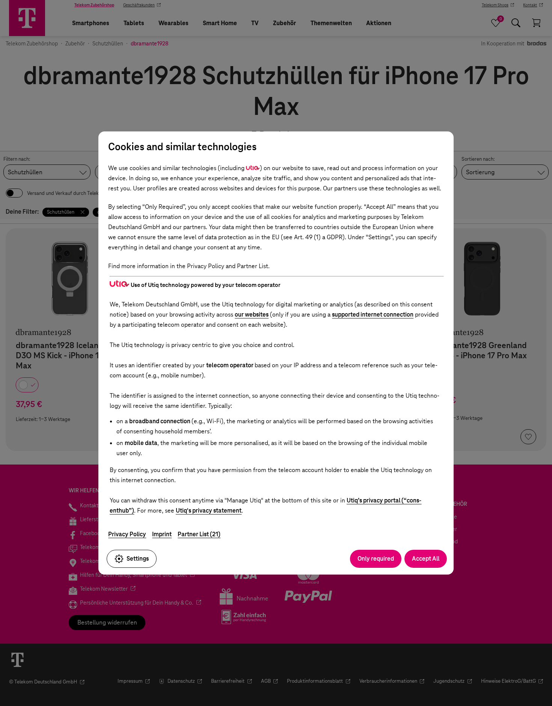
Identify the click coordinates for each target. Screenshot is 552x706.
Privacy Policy (127, 534)
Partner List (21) (199, 534)
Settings (138, 559)
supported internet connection (372, 314)
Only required (375, 559)
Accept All (425, 559)
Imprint (162, 534)
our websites (251, 314)
